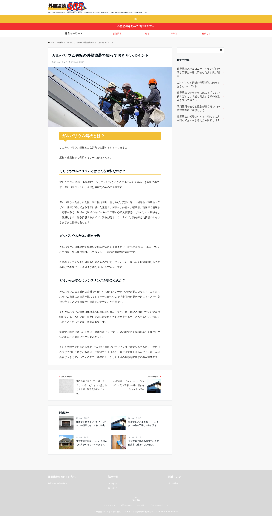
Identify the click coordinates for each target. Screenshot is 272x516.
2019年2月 (112, 483)
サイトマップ (109, 505)
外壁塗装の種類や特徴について (61, 483)
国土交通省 (173, 483)
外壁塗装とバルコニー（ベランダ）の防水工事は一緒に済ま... (143, 423)
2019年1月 (112, 488)
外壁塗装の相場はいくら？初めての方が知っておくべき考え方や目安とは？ (198, 118)
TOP (136, 19)
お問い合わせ (126, 505)
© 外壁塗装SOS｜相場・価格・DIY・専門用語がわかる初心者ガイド (125, 511)
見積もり (206, 33)
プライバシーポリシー (159, 505)
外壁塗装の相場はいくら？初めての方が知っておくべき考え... (91, 443)
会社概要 (140, 505)
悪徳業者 (117, 33)
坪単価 (173, 33)
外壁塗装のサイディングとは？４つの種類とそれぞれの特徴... (91, 423)
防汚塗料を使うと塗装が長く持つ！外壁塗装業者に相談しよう (198, 108)
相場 (147, 33)
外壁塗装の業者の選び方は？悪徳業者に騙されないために (143, 443)
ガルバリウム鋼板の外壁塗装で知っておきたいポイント (198, 84)
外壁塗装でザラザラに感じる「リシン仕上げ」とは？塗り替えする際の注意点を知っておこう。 (198, 96)
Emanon (175, 511)
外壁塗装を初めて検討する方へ (136, 26)
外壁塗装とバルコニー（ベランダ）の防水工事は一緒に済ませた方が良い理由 (198, 72)
